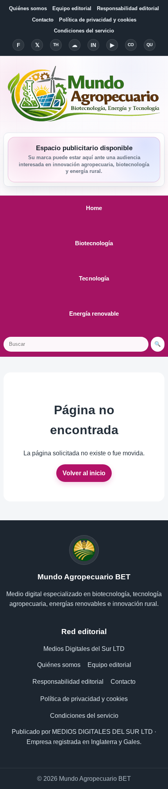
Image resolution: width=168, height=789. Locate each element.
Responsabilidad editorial (128, 8)
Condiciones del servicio (84, 31)
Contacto (43, 20)
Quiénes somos (28, 8)
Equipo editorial (71, 8)
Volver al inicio (84, 473)
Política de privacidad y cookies (97, 20)
